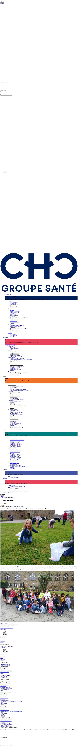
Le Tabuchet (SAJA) (14, 374)
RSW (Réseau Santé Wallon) (6, 721)
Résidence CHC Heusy (14, 368)
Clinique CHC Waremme (15, 355)
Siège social (12, 347)
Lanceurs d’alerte (3, 677)
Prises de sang (13, 362)
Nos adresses (5, 337)
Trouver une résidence (12, 461)
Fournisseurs (2, 699)
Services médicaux (13, 387)
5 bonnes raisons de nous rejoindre (17, 325)
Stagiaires (12, 329)
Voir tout (12, 307)
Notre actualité (13, 334)
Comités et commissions (15, 311)
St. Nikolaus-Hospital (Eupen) (6, 718)
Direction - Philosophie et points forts (17, 466)
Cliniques (9, 350)
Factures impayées (13, 424)
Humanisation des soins (14, 322)
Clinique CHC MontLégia (15, 354)
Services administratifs (4, 672)
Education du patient (14, 410)
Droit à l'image (13, 422)
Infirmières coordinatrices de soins (16, 412)
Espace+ (12, 411)
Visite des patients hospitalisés (16, 406)
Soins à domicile (11, 426)
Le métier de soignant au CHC (16, 330)
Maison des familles (14, 413)
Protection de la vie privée (5, 675)
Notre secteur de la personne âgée (14, 465)
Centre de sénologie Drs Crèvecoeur (17, 358)
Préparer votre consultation (15, 392)
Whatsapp (17, 506)
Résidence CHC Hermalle (15, 367)
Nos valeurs (2, 629)
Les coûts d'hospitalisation (15, 404)
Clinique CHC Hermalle (15, 351)
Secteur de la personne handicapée (14, 373)
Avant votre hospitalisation (15, 401)
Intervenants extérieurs (4, 700)
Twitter (11, 506)
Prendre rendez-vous (9, 382)
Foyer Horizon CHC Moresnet (16, 356)
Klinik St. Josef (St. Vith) (5, 717)
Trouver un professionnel (5, 665)
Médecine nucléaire (14, 398)
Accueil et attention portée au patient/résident (18, 317)
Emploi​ (1, 673)
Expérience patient (13, 321)
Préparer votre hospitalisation (6, 671)
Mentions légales (3, 676)
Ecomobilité (12, 319)
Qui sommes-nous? (14, 302)
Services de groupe (14, 315)
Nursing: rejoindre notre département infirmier (19, 328)
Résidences (10, 363)
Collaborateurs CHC (4, 698)
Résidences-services (11, 448)
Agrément (12, 310)
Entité (9, 476)
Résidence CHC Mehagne (15, 445)
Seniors (4, 430)
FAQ (11, 332)
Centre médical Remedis (15, 360)
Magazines (12, 336)
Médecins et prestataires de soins (16, 386)
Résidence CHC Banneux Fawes (16, 365)
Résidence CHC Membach (15, 446)
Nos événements (13, 335)
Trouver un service (4, 666)
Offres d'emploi (13, 327)
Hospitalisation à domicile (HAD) (16, 427)
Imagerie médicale (13, 397)
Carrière (9, 324)
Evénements (12, 468)
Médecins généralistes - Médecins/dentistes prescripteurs (11, 701)
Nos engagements (11, 316)
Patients (4, 376)
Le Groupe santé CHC (7, 294)
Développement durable (14, 318)
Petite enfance (5, 469)
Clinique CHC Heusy (14, 353)
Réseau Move (3, 90)
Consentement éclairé (14, 420)
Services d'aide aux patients (13, 409)
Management (12, 313)
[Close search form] (0, 91)
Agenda (2, 3)
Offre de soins (2, 638)
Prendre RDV (3, 668)
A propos (9, 301)
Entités (9, 487)
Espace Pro (2, 1)
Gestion (9, 309)
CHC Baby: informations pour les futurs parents (19, 390)
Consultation (10, 391)
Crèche (11, 349)
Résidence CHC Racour (15, 447)
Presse (1, 702)
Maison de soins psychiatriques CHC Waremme (19, 372)
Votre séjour (12, 403)
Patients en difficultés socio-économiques (18, 405)
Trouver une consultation (15, 396)
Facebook (2, 506)
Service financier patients (15, 415)
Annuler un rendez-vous (15, 394)
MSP (9, 371)
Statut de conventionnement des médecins (18, 389)
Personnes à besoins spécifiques (16, 414)
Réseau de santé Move (14, 304)
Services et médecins (12, 385)
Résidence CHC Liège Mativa (16, 444)
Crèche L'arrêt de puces (14, 477)
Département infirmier (14, 312)
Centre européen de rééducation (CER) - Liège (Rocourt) (21, 359)
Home (1, 497)
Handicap (5, 478)
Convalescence (11, 453)
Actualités (2, 2)
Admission (12, 402)
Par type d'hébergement (14, 463)
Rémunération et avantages (15, 326)
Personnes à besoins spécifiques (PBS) (17, 486)
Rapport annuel (13, 314)
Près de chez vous (13, 464)
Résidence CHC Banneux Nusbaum (17, 366)
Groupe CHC (10, 346)
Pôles (11, 388)
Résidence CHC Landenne (15, 369)
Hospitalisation (11, 400)
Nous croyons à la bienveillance (6, 628)
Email (14, 506)
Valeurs (11, 305)
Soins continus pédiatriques (15, 428)
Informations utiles (11, 417)
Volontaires (2, 705)
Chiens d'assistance (14, 419)
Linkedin (7, 506)
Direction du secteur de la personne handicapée (19, 490)
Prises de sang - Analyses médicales (17, 399)
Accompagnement (11, 485)
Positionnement (13, 303)
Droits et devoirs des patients (15, 423)
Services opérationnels (14, 348)
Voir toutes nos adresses (10, 344)
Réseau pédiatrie (3, 703)
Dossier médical (13, 421)
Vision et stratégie (13, 306)
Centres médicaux (11, 357)
